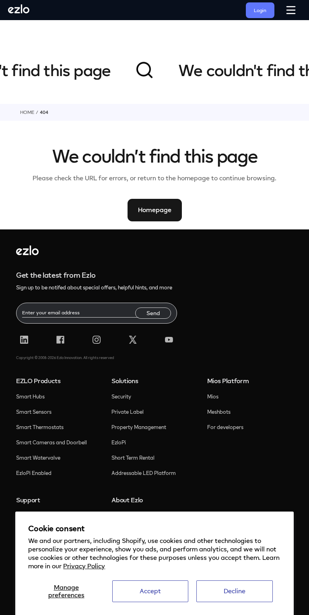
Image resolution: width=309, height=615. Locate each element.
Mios (213, 396)
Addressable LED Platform (143, 473)
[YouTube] (169, 340)
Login (260, 10)
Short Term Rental (132, 457)
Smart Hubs (30, 396)
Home (27, 112)
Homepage (154, 210)
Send (153, 313)
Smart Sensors (34, 412)
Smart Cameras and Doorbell (51, 442)
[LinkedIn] (24, 340)
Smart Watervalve (38, 457)
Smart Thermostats (40, 427)
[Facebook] (60, 340)
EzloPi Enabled (34, 473)
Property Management (138, 427)
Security (121, 396)
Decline (234, 591)
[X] (133, 340)
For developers (225, 427)
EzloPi (119, 442)
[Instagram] (97, 340)
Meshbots (219, 412)
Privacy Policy (84, 566)
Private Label (127, 412)
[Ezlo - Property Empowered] (27, 253)
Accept (150, 591)
